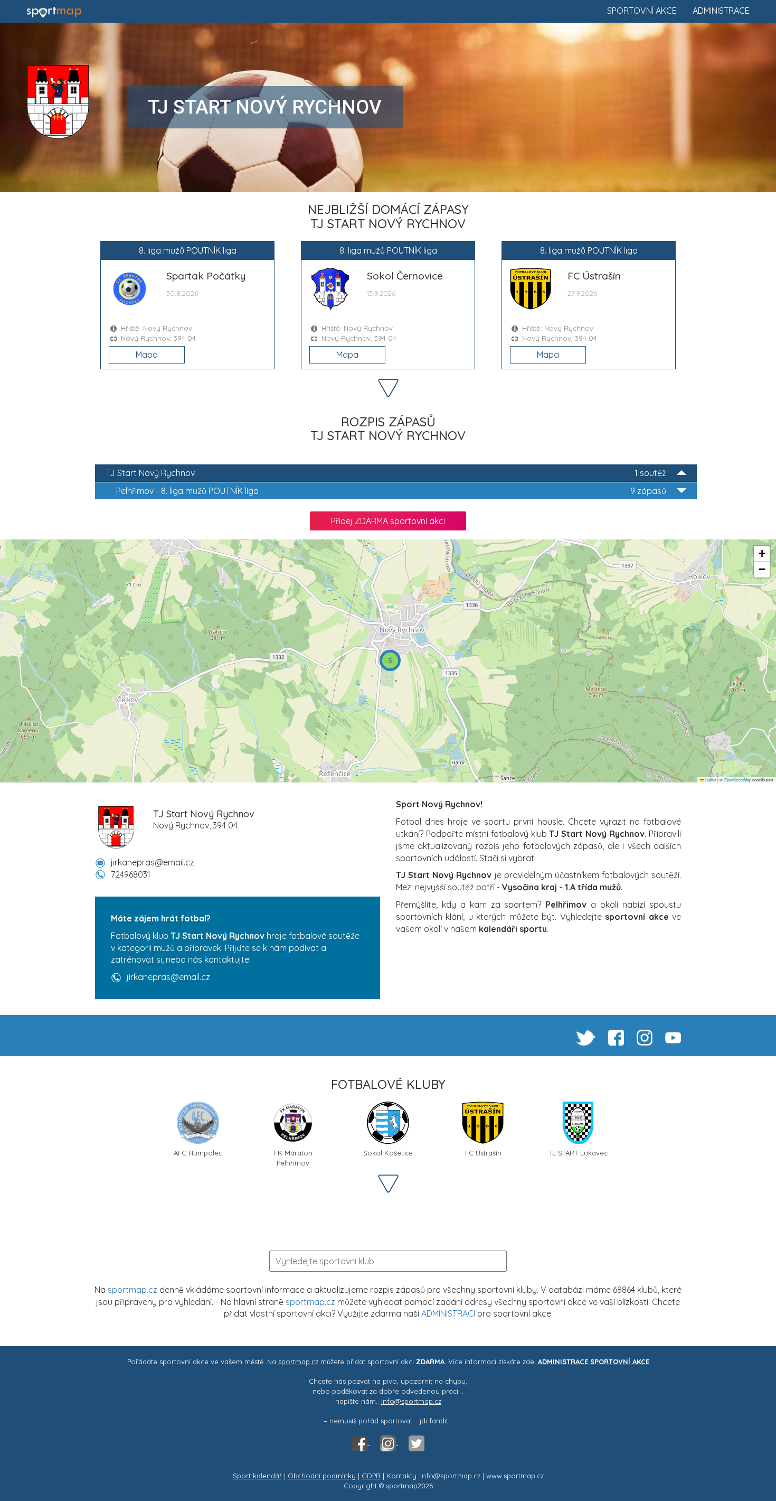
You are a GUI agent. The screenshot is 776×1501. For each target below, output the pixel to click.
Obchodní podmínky (322, 1475)
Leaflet (710, 779)
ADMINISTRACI (448, 1313)
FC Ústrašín (483, 1153)
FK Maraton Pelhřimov (293, 1157)
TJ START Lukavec (578, 1153)
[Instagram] (389, 1442)
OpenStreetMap (737, 779)
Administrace (721, 10)
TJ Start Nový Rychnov (386, 473)
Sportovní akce (642, 10)
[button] (390, 660)
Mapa (147, 354)
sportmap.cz (132, 1289)
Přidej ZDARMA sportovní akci (388, 521)
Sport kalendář (257, 1475)
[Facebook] (361, 1442)
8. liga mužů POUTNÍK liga (391, 491)
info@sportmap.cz (411, 1401)
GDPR (371, 1475)
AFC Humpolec (198, 1153)
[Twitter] (416, 1442)
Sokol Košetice (388, 1153)
